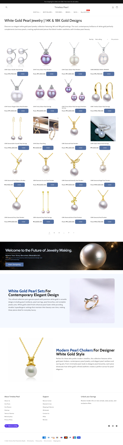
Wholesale (46, 410)
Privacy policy (39, 440)
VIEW (22, 74)
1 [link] (49, 232)
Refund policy (9, 416)
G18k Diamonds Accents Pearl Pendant (43, 180)
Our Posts (7, 404)
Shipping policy (57, 440)
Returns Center (47, 401)
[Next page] (74, 233)
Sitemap (7, 410)
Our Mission (8, 407)
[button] (6, 7)
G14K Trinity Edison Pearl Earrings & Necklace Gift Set (74, 107)
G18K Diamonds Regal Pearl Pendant (100, 180)
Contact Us (46, 413)
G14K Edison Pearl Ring (39, 143)
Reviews (45, 420)
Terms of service (48, 440)
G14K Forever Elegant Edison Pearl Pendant (16, 106)
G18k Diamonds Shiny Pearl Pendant (14, 217)
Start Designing (14, 264)
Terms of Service (9, 413)
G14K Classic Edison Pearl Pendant (71, 69)
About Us (7, 401)
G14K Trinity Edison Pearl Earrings (42, 106)
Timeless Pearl (12, 441)
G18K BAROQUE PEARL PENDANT (100, 69)
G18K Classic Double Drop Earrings (14, 69)
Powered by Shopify (20, 441)
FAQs (44, 416)
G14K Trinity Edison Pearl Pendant (42, 69)
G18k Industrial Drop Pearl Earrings (42, 217)
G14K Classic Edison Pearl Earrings (100, 143)
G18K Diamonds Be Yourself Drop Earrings (16, 143)
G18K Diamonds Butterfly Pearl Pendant (72, 180)
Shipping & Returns (48, 407)
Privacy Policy (8, 420)
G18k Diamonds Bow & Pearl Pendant (72, 217)
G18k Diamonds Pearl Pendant (70, 143)
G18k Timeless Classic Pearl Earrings (100, 106)
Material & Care (47, 404)
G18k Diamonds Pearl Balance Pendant (15, 180)
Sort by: (91, 39)
